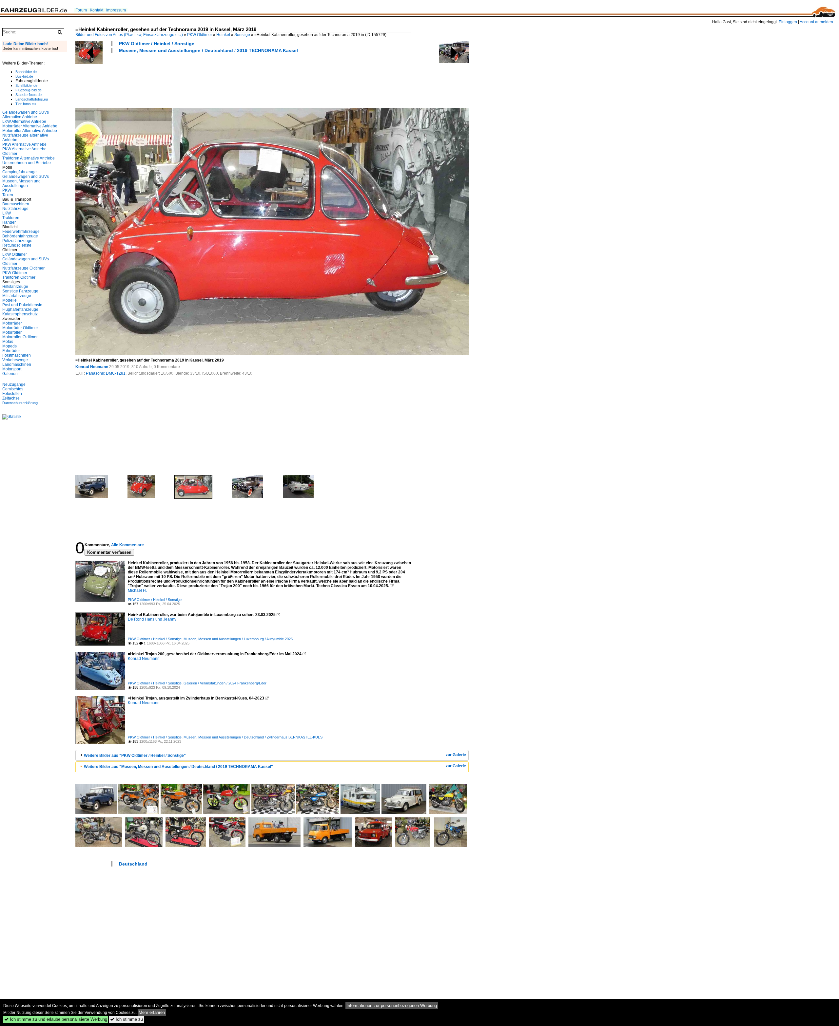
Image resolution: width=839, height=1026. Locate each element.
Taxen (7, 195)
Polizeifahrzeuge (17, 240)
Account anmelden (816, 22)
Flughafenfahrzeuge (20, 309)
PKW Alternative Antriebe (24, 144)
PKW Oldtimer (199, 34)
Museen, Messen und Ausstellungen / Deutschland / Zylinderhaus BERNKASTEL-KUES (253, 737)
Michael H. (137, 590)
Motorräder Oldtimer (20, 328)
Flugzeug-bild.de (28, 90)
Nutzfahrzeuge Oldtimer (23, 268)
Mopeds (9, 346)
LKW (6, 213)
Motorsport (11, 369)
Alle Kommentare (127, 545)
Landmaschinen (16, 364)
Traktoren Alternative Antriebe (28, 158)
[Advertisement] (194, 79)
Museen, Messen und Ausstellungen (21, 183)
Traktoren (10, 217)
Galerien (10, 373)
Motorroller (12, 332)
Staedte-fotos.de (28, 95)
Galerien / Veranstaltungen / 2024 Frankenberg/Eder (225, 683)
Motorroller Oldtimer (20, 337)
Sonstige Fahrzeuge (20, 291)
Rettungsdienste (16, 245)
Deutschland (133, 864)
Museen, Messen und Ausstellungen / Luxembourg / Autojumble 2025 (238, 639)
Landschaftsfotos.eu (31, 99)
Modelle (9, 300)
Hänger (9, 222)
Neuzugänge (14, 384)
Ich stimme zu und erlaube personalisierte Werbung (55, 1019)
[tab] (272, 755)
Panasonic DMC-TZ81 (106, 373)
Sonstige (242, 34)
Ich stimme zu (126, 1019)
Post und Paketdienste (22, 305)
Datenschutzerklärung (20, 403)
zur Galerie (456, 755)
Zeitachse (11, 398)
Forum (81, 10)
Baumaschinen (15, 204)
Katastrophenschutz (20, 314)
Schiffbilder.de (26, 85)
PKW (6, 190)
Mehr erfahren (152, 1012)
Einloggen (788, 22)
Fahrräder (11, 350)
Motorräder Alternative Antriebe (29, 126)
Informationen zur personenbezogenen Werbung (391, 1005)
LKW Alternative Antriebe (24, 121)
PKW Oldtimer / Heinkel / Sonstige (156, 43)
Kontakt (96, 10)
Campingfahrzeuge (19, 172)
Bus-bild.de (24, 76)
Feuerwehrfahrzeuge (21, 231)
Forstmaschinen (16, 355)
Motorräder (12, 323)
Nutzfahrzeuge (15, 208)
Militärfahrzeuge (16, 295)
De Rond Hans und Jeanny (152, 619)
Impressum (116, 10)
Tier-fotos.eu (25, 104)
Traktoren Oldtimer (18, 277)
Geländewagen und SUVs (25, 176)
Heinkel (223, 34)
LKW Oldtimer (14, 254)
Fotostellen (12, 393)
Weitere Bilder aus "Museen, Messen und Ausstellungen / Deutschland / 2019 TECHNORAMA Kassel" (178, 766)
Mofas (7, 341)
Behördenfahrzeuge (20, 236)
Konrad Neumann (91, 366)
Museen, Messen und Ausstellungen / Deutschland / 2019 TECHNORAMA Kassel (208, 50)
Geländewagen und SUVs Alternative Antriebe (25, 114)
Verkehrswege (15, 360)
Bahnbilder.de (26, 72)
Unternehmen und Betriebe (26, 162)
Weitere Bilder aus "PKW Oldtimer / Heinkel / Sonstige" (135, 755)
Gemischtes (12, 389)
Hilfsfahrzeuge (15, 286)
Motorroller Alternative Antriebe (29, 130)
